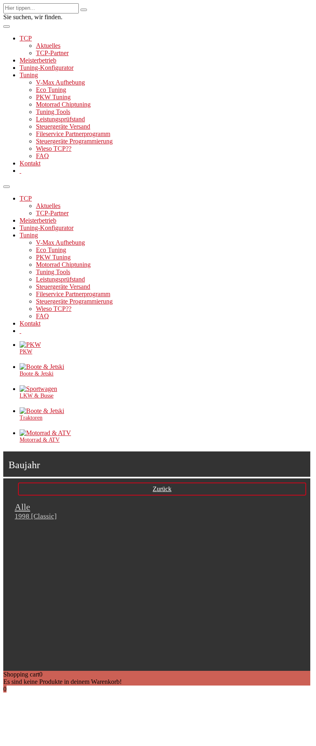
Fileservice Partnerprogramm (73, 133)
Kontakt (30, 163)
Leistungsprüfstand (60, 119)
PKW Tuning (53, 97)
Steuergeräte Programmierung (74, 141)
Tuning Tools (53, 111)
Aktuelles (48, 45)
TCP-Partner (52, 52)
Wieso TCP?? (53, 148)
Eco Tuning (51, 89)
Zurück (162, 488)
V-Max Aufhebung (60, 82)
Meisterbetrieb (38, 60)
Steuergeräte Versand (63, 126)
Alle (22, 507)
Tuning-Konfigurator (46, 67)
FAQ (42, 155)
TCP (26, 38)
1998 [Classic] (36, 516)
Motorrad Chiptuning (63, 104)
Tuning (29, 74)
